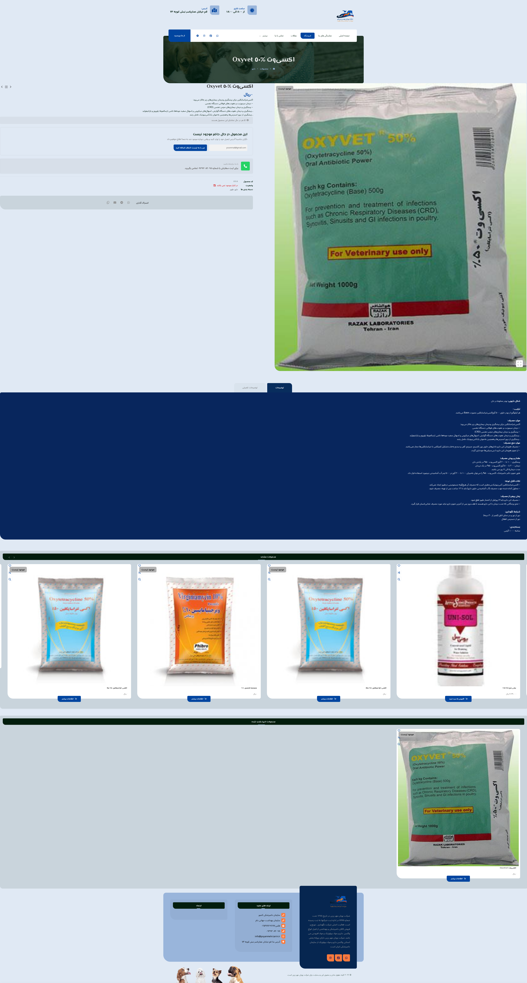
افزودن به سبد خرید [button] (456, 699)
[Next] (9, 557)
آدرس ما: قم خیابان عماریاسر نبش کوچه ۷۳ (261, 941)
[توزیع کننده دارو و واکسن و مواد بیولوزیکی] (345, 15)
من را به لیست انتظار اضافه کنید (190, 148)
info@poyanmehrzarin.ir (267, 936)
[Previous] (14, 557)
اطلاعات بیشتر (327, 699)
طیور (232, 189)
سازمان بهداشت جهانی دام (268, 920)
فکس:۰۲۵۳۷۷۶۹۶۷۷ (270, 925)
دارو (236, 189)
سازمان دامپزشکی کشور (269, 915)
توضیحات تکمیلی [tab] (249, 388)
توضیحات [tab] (279, 388)
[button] (217, 36)
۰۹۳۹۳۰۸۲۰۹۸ (273, 931)
